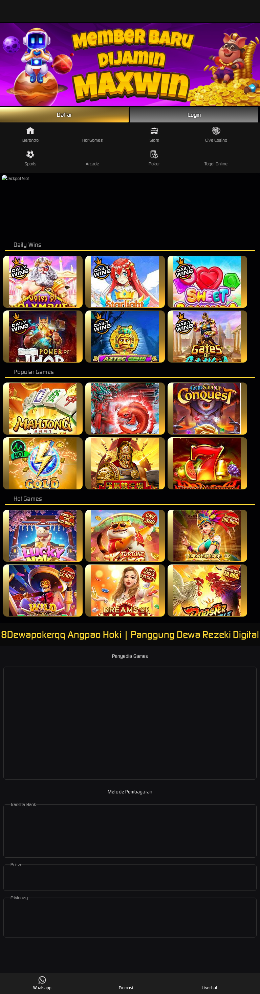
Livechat (209, 987)
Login (194, 114)
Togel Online (216, 164)
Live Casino (216, 140)
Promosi (126, 987)
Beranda (30, 140)
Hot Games (92, 140)
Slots (154, 140)
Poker (154, 164)
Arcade (92, 164)
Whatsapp (42, 987)
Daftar (64, 114)
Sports (31, 164)
